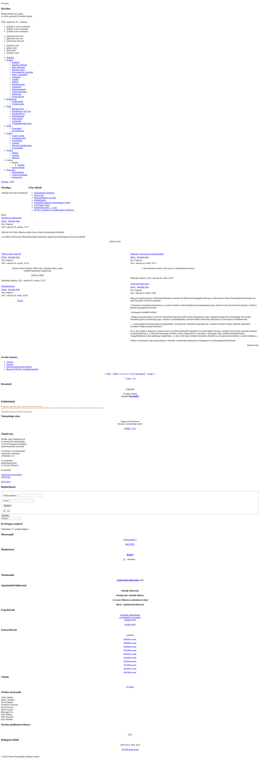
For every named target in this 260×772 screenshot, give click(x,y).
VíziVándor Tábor (42, 205)
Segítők (127, 624)
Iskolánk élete (14, 221)
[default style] (12, 45)
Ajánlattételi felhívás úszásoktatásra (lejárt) (52, 202)
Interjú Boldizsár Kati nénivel (19, 367)
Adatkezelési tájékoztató (128, 580)
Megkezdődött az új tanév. (45, 198)
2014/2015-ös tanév (130, 661)
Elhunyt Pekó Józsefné (11, 254)
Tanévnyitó (39, 195)
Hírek (4, 221)
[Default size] (14, 38)
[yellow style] (12, 53)
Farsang (9, 362)
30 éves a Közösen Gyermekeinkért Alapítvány (54, 210)
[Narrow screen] (18, 26)
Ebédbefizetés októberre (44, 193)
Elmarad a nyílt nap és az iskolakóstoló (147, 254)
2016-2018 (5, 482)
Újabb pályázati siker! (139, 284)
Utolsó (150, 374)
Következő (140, 374)
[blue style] (11, 48)
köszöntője (134, 396)
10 (134, 374)
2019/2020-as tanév (130, 643)
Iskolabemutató (7, 286)
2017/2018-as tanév (130, 650)
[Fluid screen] (17, 31)
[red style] (11, 50)
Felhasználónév (10, 495)
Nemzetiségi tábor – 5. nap (45, 207)
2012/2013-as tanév (130, 668)
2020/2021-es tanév (130, 639)
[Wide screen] (17, 29)
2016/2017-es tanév (130, 654)
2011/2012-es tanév (130, 672)
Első (109, 374)
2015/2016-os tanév (130, 657)
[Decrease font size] (15, 41)
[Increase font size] (14, 36)
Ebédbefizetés (40, 200)
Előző (115, 374)
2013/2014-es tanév (130, 665)
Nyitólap (5, 182)
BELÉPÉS (130, 544)
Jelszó (5, 500)
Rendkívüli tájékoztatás (11, 218)
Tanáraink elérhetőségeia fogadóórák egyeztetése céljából (130, 617)
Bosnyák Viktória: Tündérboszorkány (22, 369)
